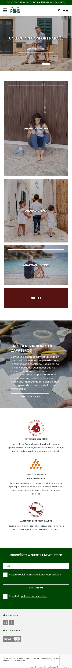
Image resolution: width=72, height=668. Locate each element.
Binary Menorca (63, 667)
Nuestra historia (30, 396)
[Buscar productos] (59, 10)
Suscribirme (36, 587)
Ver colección (36, 49)
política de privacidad (34, 596)
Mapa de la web (36, 667)
